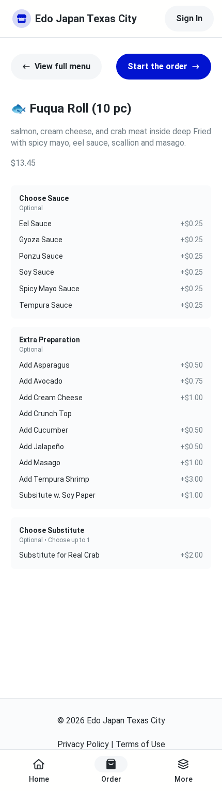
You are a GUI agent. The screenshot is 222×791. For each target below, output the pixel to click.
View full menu (62, 66)
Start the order (157, 66)
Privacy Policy (83, 744)
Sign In (189, 18)
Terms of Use (140, 744)
